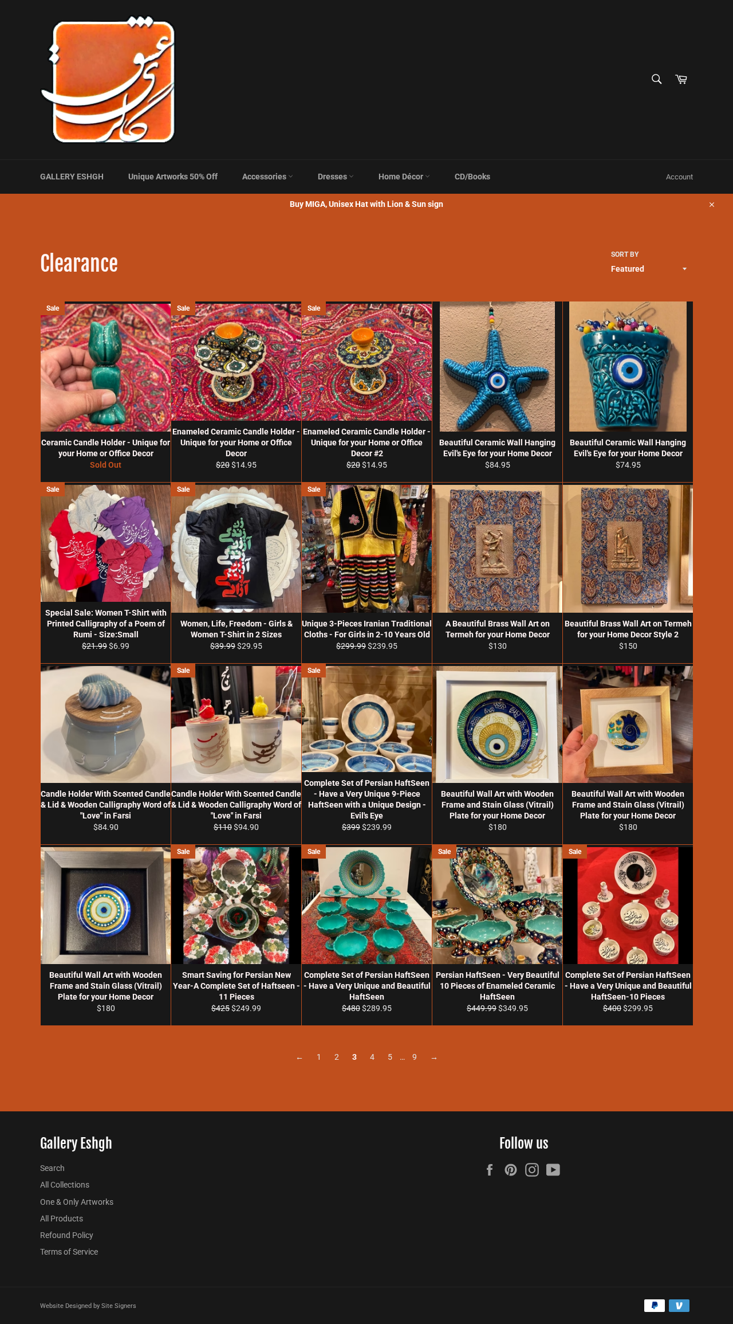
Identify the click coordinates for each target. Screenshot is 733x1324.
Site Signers (118, 1306)
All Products (61, 1218)
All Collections (64, 1184)
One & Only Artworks (76, 1202)
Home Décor (402, 176)
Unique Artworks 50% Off (173, 176)
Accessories (265, 176)
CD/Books (472, 176)
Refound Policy (66, 1235)
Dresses (333, 176)
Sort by (625, 254)
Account (679, 177)
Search (52, 1168)
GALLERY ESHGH (72, 176)
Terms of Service (69, 1251)
